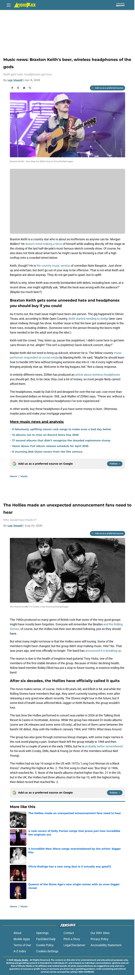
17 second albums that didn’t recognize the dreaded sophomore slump (61, 440)
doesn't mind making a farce (44, 244)
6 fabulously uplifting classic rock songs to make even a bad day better (61, 429)
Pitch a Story (72, 939)
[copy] (30, 87)
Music (24, 476)
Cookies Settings (47, 951)
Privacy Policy (99, 939)
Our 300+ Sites (100, 933)
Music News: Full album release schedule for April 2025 (50, 446)
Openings (42, 933)
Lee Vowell (15, 80)
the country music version (53, 265)
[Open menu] (9, 5)
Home (13, 476)
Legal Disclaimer (74, 945)
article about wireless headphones (97, 374)
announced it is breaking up (103, 650)
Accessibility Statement (106, 945)
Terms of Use (22, 945)
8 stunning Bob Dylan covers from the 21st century (47, 451)
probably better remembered (104, 746)
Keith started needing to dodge (88, 318)
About (17, 933)
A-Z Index (20, 951)
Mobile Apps (22, 939)
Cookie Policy (45, 945)
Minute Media (21, 960)
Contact (69, 933)
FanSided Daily (46, 939)
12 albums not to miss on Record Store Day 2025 (45, 434)
